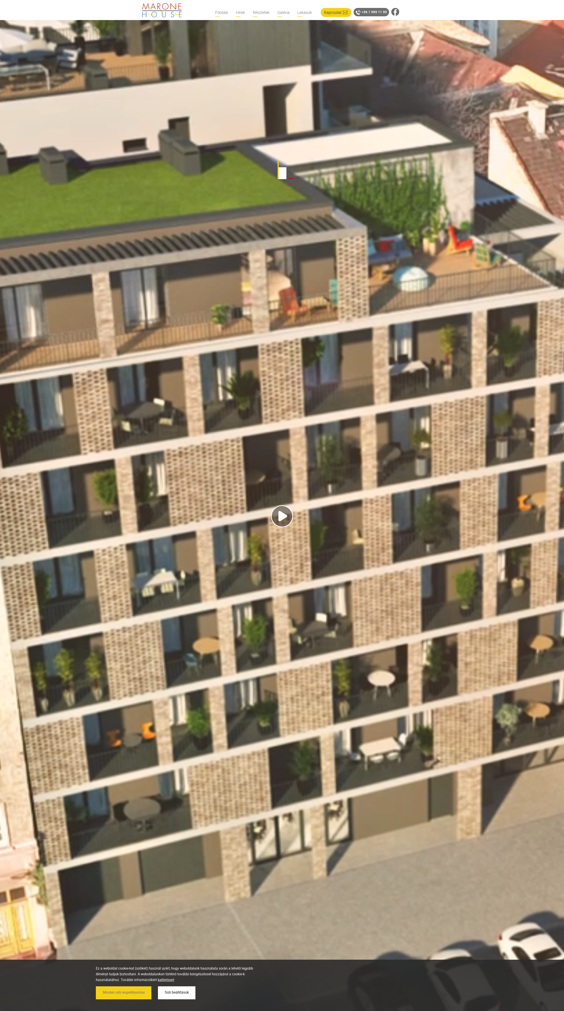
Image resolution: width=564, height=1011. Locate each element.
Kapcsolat (332, 12)
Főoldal (221, 12)
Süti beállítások (177, 992)
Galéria (283, 12)
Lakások (304, 12)
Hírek (240, 12)
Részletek (261, 12)
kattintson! (166, 980)
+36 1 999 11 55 (374, 12)
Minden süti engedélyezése (124, 992)
